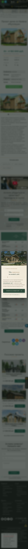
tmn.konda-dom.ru (16, 294)
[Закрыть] (25, 253)
